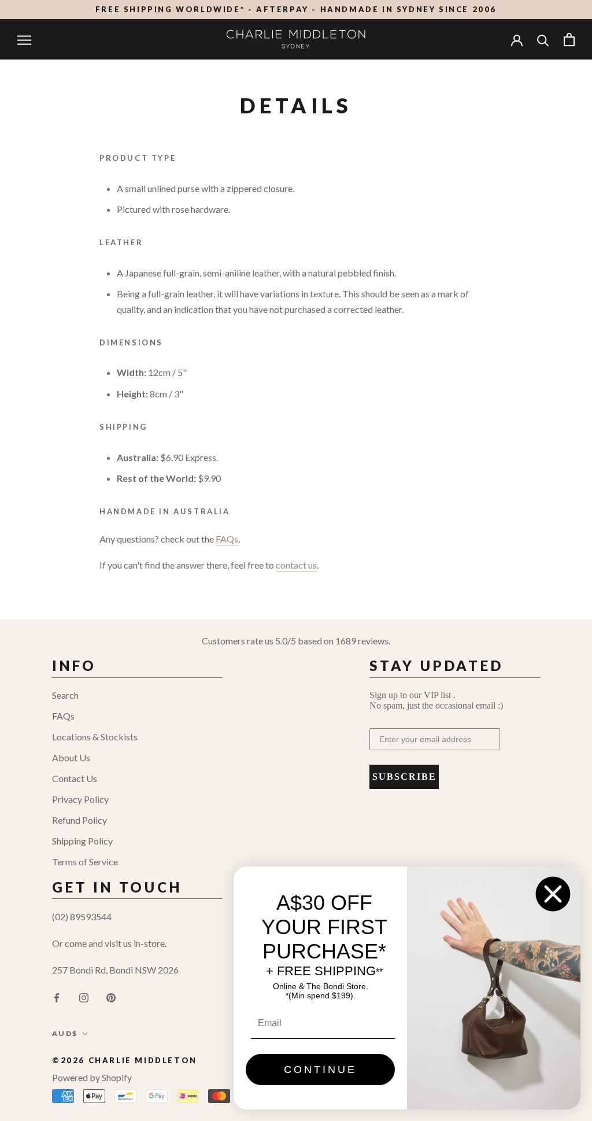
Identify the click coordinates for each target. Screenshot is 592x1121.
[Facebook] (56, 996)
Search (65, 694)
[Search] (543, 40)
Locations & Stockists (95, 736)
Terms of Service (85, 861)
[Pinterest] (111, 996)
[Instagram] (83, 996)
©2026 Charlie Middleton (124, 1060)
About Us (71, 757)
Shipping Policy (82, 840)
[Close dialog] (553, 894)
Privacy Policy (80, 799)
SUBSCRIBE (404, 776)
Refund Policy (79, 819)
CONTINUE (320, 1069)
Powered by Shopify (92, 1077)
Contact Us (74, 778)
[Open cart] (569, 39)
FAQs (63, 715)
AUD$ (65, 1033)
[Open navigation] (24, 39)
